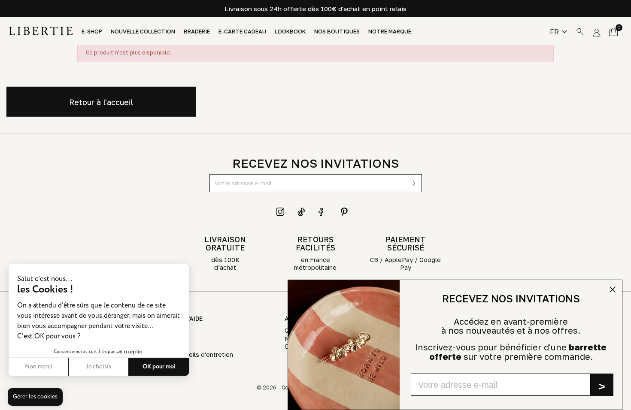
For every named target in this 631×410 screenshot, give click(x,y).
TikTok (301, 212)
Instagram (280, 212)
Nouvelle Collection (143, 31)
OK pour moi (159, 366)
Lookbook (290, 31)
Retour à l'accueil (101, 102)
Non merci (38, 366)
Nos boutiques (337, 31)
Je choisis (98, 366)
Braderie (197, 31)
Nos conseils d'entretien (197, 354)
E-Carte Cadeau (242, 31)
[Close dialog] (612, 289)
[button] (35, 397)
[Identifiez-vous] (597, 31)
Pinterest (344, 212)
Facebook (323, 212)
